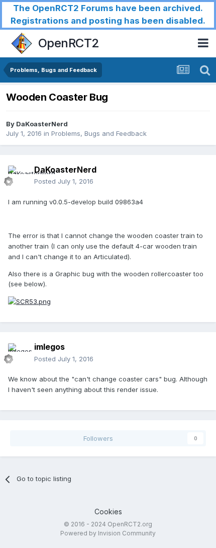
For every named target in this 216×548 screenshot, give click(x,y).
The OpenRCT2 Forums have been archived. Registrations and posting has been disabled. (108, 14)
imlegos (49, 347)
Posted (63, 181)
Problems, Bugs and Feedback (99, 133)
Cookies (108, 511)
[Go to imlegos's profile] (18, 353)
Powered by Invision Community (108, 533)
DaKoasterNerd (42, 124)
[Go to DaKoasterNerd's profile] (18, 176)
